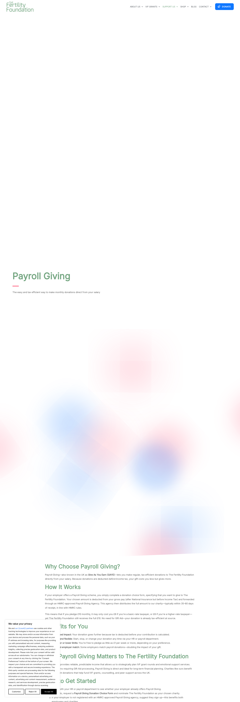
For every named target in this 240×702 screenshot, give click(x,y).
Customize (16, 691)
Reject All (32, 691)
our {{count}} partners (24, 628)
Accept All (48, 691)
